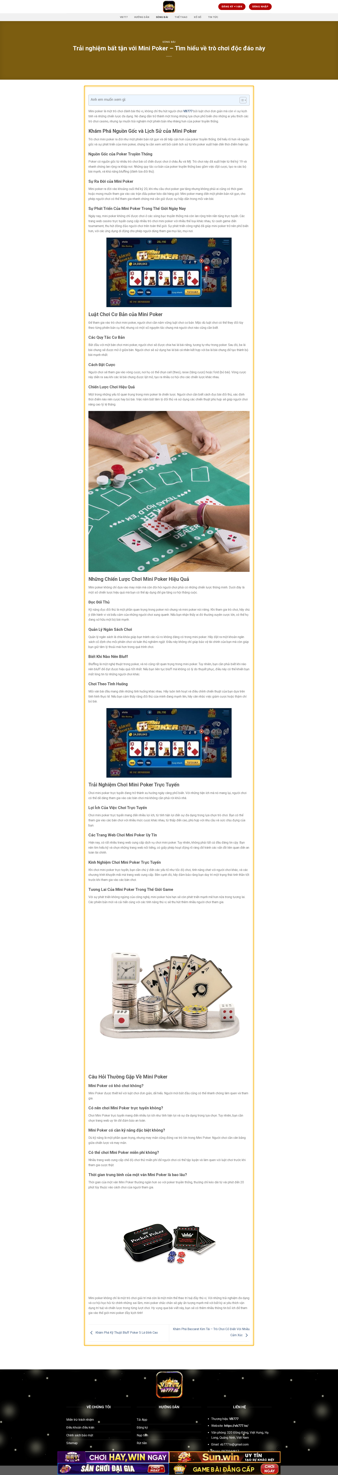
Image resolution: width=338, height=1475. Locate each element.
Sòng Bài (162, 17)
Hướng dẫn (141, 17)
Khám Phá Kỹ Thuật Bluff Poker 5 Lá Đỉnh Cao (126, 1332)
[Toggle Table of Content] (241, 100)
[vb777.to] (169, 6)
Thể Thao (181, 17)
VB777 (124, 17)
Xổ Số (197, 17)
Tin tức (213, 17)
